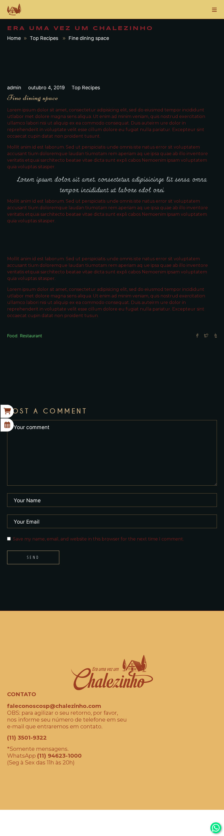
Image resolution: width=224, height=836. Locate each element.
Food (12, 335)
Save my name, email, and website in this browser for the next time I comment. (98, 539)
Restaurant (31, 335)
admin (15, 87)
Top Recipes (44, 38)
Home (14, 38)
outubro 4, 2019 (47, 87)
